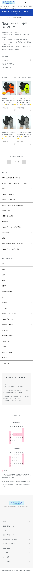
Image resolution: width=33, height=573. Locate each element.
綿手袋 (3, 188)
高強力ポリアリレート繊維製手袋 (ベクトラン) (14, 183)
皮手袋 (3, 238)
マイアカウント (7, 552)
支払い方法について (8, 535)
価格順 (24, 77)
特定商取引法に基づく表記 (10, 539)
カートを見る (6, 557)
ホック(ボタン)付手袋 (7, 335)
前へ (9, 162)
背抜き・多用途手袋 (7, 352)
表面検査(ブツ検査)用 (7, 324)
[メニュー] (30, 2)
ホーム (3, 17)
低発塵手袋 (5, 221)
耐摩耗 (3, 275)
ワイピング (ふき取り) (8, 319)
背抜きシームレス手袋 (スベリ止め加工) (14, 17)
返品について (6, 530)
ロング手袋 (5, 330)
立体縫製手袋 (5, 341)
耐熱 (3, 264)
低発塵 (3, 280)
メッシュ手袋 (5, 232)
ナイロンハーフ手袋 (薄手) (9, 199)
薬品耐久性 (5, 302)
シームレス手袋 (6, 210)
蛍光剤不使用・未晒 (7, 291)
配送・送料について (8, 526)
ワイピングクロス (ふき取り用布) (10, 249)
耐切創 (3, 269)
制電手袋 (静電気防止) (8, 216)
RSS (4, 548)
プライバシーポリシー (9, 543)
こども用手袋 (5, 363)
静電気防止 (5, 286)
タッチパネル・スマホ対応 (9, 313)
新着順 (29, 77)
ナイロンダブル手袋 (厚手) (9, 194)
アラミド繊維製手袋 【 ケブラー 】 (11, 178)
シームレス (5, 346)
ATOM (8, 548)
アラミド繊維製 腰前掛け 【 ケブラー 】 (12, 243)
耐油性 (3, 297)
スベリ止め (5, 308)
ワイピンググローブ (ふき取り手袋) (11, 227)
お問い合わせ (6, 561)
